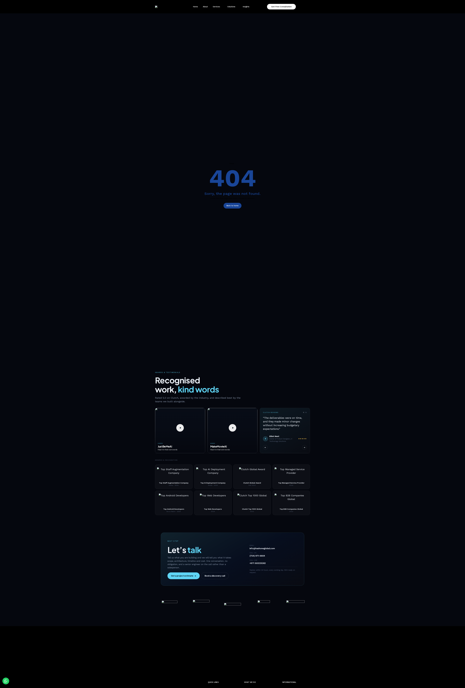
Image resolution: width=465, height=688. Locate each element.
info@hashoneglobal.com (262, 548)
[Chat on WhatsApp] (5, 681)
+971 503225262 (258, 563)
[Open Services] (221, 6)
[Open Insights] (251, 6)
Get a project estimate (183, 575)
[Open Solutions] (237, 6)
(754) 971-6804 (257, 556)
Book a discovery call (215, 575)
